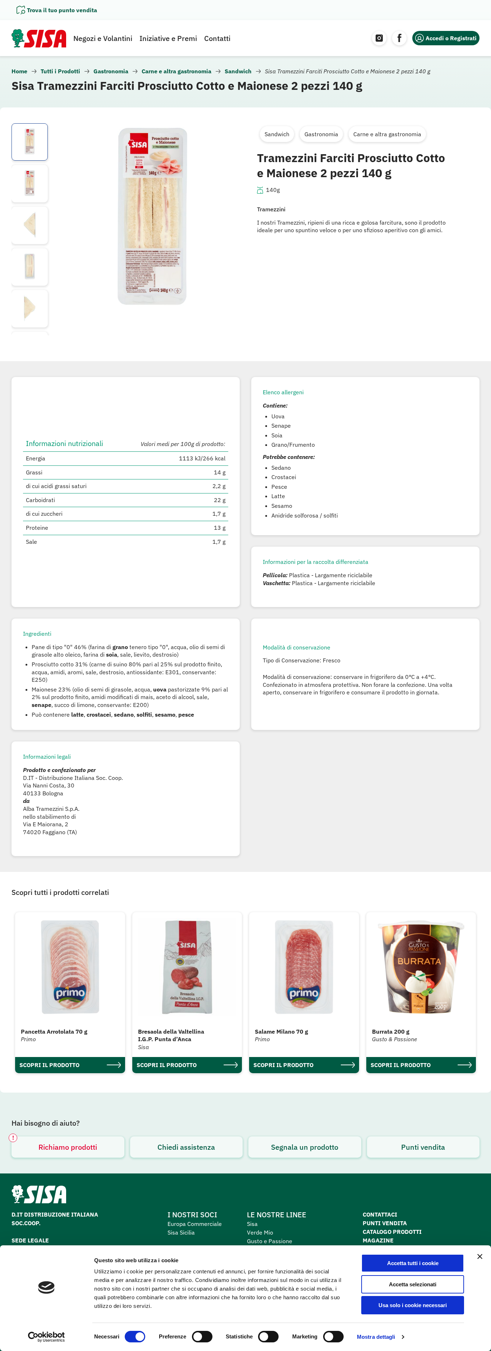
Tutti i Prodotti (60, 71)
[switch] (202, 1336)
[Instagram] (379, 38)
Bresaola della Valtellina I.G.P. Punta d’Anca (171, 1035)
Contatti (217, 38)
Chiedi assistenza (186, 1147)
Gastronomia (110, 71)
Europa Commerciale (195, 1223)
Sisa (252, 1223)
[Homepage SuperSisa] (39, 1196)
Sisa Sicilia (181, 1232)
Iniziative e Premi (168, 38)
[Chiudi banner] (479, 1256)
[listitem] (30, 142)
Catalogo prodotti (392, 1231)
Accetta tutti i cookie (413, 1263)
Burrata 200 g (390, 1031)
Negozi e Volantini (102, 38)
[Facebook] (399, 38)
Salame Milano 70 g (281, 1031)
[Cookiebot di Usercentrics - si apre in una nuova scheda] (46, 1337)
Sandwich (238, 71)
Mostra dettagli (376, 1337)
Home (19, 71)
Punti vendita (423, 1147)
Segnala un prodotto (304, 1147)
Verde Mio (260, 1232)
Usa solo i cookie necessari (412, 1305)
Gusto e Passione (269, 1241)
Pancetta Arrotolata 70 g (54, 1031)
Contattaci (380, 1214)
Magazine (378, 1240)
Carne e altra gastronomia (176, 71)
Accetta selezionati (412, 1284)
